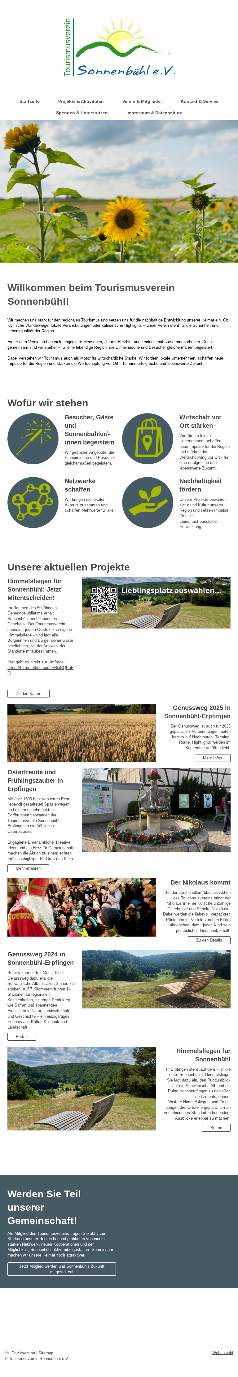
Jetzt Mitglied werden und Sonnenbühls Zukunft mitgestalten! (61, 1269)
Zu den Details (209, 940)
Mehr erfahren (28, 868)
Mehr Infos (212, 758)
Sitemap (45, 1353)
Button (22, 1036)
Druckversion (23, 1353)
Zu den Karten (28, 693)
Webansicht (222, 1352)
